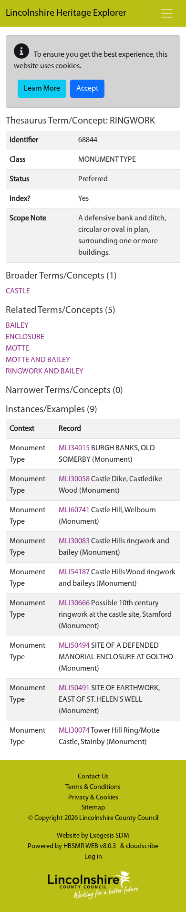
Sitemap (93, 807)
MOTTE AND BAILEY (38, 360)
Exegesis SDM (109, 835)
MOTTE (17, 348)
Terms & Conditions (93, 787)
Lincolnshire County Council (118, 818)
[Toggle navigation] (167, 13)
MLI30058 (74, 479)
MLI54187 (74, 572)
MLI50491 (74, 688)
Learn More (42, 89)
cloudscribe (142, 846)
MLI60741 (74, 510)
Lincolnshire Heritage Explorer (66, 13)
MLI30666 (74, 603)
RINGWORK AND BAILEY (44, 371)
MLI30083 (74, 541)
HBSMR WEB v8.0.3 (90, 846)
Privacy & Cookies (93, 797)
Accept (87, 89)
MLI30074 (74, 731)
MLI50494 (74, 646)
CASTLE (18, 291)
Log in (93, 856)
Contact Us (93, 776)
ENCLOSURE (25, 337)
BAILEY (17, 326)
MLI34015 (74, 448)
